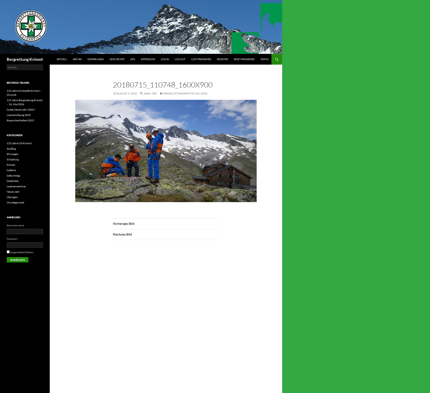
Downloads (96, 59)
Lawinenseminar (16, 186)
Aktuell (62, 59)
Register (222, 59)
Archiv (77, 59)
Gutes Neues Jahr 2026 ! (21, 109)
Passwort (12, 238)
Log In (165, 59)
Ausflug (11, 148)
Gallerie (11, 170)
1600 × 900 (150, 93)
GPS (132, 59)
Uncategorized (15, 202)
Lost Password (201, 59)
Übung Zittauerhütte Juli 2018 (185, 93)
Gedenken (13, 181)
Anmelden (17, 260)
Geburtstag (13, 175)
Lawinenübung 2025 (19, 115)
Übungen (12, 197)
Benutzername (15, 225)
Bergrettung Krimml (25, 59)
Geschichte (117, 59)
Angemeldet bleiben (21, 252)
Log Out (180, 59)
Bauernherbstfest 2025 (20, 120)
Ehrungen (12, 154)
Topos (264, 59)
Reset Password (244, 59)
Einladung (13, 159)
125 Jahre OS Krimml (19, 143)
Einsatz (11, 164)
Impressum (148, 59)
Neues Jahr (13, 191)
